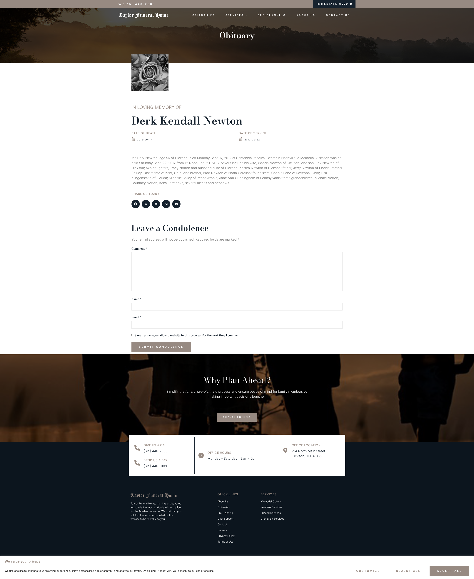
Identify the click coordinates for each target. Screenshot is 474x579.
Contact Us (338, 15)
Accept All (449, 570)
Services (235, 15)
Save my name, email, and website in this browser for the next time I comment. (188, 335)
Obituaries (203, 15)
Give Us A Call (156, 445)
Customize (368, 570)
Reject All (408, 570)
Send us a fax (156, 460)
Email (136, 317)
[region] (237, 567)
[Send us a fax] (137, 463)
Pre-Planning (272, 15)
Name (136, 299)
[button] (135, 204)
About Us (306, 15)
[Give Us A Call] (137, 448)
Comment (139, 248)
